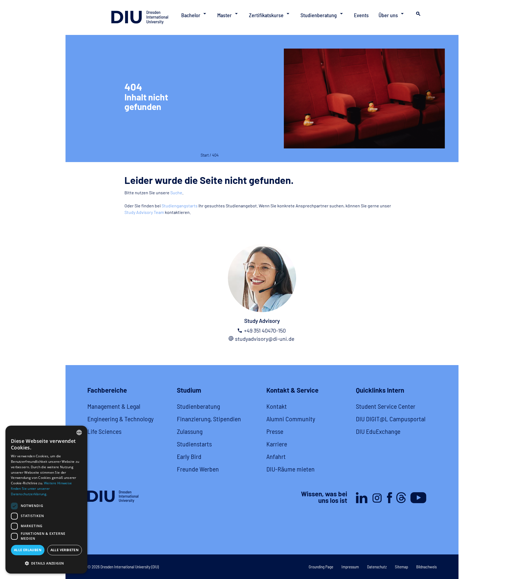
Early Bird (189, 456)
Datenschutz (377, 566)
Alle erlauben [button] (27, 550)
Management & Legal (113, 406)
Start (205, 155)
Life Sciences (104, 431)
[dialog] (46, 500)
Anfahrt (276, 456)
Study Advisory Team (144, 212)
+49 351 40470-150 (265, 330)
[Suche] (417, 15)
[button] (46, 563)
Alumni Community (290, 419)
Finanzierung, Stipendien (209, 419)
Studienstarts (194, 444)
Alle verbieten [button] (64, 550)
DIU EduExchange (378, 431)
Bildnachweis (426, 566)
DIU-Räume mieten (290, 469)
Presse (274, 431)
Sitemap (401, 566)
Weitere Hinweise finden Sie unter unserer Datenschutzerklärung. (41, 488)
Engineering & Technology (120, 419)
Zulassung (190, 431)
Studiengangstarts (180, 205)
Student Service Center (385, 406)
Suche (176, 192)
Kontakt (276, 406)
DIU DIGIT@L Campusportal (390, 419)
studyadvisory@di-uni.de (264, 338)
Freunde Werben (198, 469)
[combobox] (79, 432)
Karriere (276, 444)
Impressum (350, 566)
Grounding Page (321, 566)
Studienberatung (198, 406)
